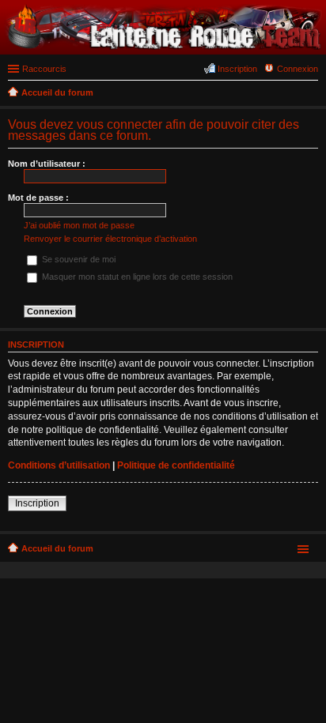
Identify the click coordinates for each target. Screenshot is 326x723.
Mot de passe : (38, 197)
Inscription (37, 503)
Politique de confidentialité (176, 465)
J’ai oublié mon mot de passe (79, 225)
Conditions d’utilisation (59, 465)
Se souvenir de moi (78, 259)
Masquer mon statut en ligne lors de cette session (136, 276)
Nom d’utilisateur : (46, 163)
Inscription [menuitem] (237, 68)
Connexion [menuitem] (297, 68)
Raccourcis (44, 68)
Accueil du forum (57, 548)
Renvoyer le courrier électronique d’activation (110, 238)
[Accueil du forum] (163, 47)
